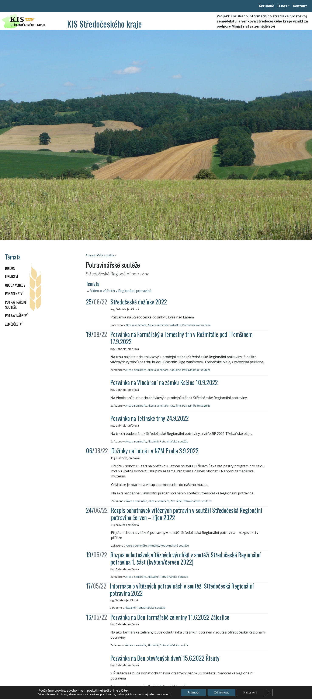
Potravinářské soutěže (15, 305)
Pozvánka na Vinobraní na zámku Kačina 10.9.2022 (164, 382)
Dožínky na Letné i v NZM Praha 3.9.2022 (154, 450)
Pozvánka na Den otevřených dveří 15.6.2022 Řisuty (164, 658)
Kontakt (300, 6)
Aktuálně (266, 6)
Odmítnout (221, 692)
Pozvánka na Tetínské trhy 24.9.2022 (149, 418)
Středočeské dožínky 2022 (139, 301)
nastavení (163, 694)
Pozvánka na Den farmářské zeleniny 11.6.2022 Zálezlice (169, 617)
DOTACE (10, 268)
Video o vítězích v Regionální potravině (121, 290)
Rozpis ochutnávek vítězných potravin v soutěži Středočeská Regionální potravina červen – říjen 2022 (186, 514)
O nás (282, 6)
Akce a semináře (135, 325)
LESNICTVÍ (11, 276)
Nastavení (250, 692)
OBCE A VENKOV (15, 285)
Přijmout (193, 692)
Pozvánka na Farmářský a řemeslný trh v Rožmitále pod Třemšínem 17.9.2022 (181, 338)
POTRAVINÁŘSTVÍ (16, 315)
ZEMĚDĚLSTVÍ (13, 324)
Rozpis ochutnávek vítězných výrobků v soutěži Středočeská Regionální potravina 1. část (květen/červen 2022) (185, 558)
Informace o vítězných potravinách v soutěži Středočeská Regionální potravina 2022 (182, 589)
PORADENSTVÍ (14, 293)
